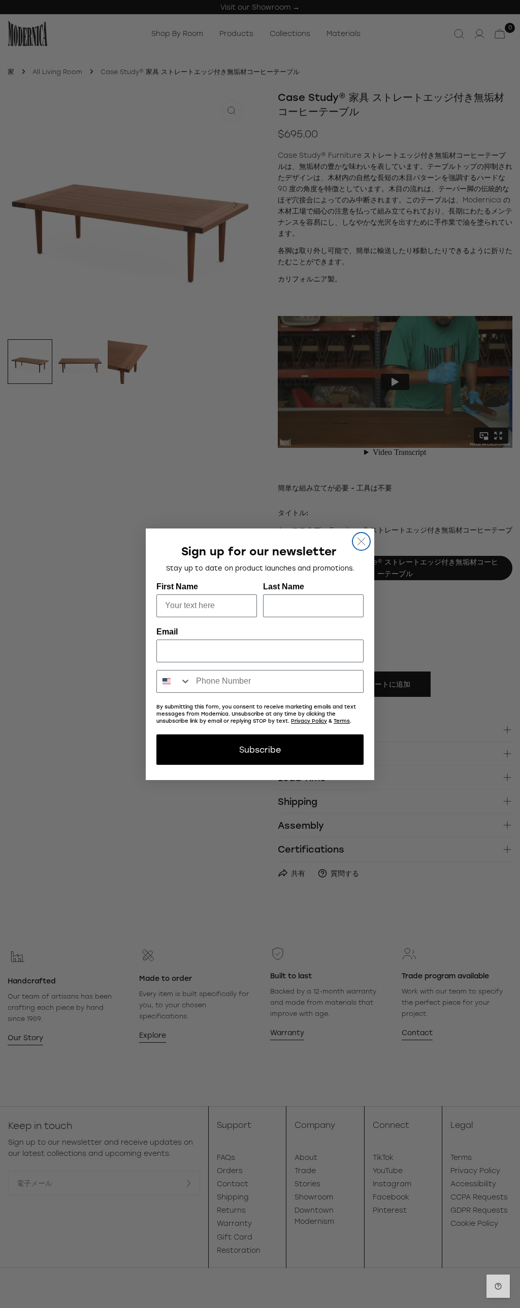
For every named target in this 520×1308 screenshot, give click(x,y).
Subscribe (260, 749)
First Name (177, 586)
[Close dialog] (361, 541)
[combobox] (174, 681)
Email (167, 631)
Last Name (283, 586)
